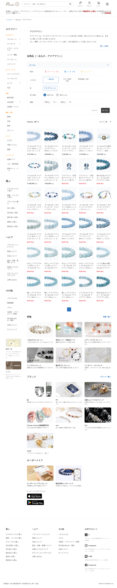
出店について (12, 325)
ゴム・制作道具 (12, 164)
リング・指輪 (12, 55)
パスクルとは (12, 298)
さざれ (9, 140)
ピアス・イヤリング (12, 49)
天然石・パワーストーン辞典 (12, 313)
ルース (9, 83)
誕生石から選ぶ (12, 217)
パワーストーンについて (12, 246)
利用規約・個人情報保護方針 (12, 583)
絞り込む (32, 65)
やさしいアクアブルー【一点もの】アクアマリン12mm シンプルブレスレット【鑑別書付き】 (69, 267)
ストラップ (11, 64)
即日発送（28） (84, 79)
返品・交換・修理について (12, 261)
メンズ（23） (71, 72)
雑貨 (8, 149)
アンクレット (12, 59)
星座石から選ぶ (12, 226)
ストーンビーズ (12, 74)
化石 (8, 121)
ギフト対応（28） (67, 80)
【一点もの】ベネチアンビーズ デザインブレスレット (86, 207)
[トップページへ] (12, 5)
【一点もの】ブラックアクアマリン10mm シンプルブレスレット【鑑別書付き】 (51, 150)
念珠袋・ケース (12, 107)
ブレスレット (12, 39)
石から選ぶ (11, 208)
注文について (12, 256)
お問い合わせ (12, 280)
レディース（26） (53, 72)
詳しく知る (104, 46)
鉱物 (8, 117)
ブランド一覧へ (105, 377)
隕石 (8, 126)
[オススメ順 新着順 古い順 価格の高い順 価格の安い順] (105, 121)
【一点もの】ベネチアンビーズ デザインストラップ (104, 207)
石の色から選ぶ (12, 213)
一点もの (51, 79)
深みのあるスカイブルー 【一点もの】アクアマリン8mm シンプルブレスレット (104, 297)
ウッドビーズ (12, 78)
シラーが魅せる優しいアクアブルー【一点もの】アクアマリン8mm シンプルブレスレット (104, 267)
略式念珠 (10, 97)
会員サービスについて (12, 268)
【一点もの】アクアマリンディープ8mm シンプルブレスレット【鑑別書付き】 (86, 238)
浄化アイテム (12, 145)
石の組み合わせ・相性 (12, 319)
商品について (12, 251)
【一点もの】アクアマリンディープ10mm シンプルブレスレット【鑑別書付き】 (86, 150)
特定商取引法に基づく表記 (30, 583)
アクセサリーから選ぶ (12, 189)
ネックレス (11, 44)
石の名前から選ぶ (12, 545)
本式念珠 (10, 102)
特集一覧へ (107, 317)
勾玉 (8, 88)
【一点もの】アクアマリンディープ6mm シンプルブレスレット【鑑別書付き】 (69, 238)
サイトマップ (12, 329)
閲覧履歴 (10, 303)
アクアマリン (49, 88)
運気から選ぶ (12, 222)
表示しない (64, 95)
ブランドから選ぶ (12, 202)
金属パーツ (11, 159)
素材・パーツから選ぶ (12, 196)
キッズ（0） (87, 72)
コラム (9, 307)
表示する (50, 95)
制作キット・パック (12, 169)
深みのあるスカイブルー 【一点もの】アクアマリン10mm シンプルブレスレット (104, 180)
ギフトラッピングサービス (12, 274)
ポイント (10, 130)
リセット (95, 110)
